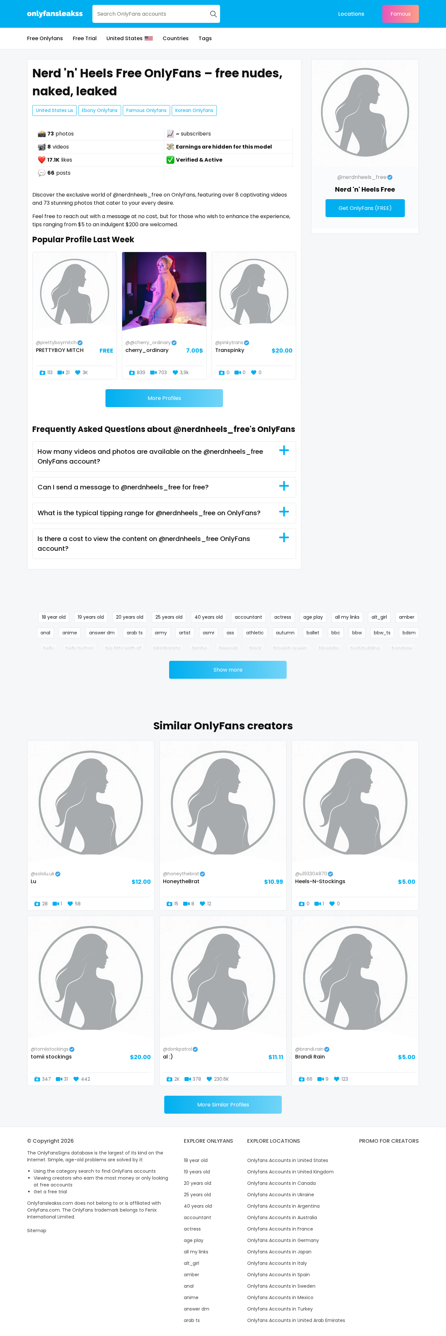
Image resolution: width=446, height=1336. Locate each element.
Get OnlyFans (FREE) (365, 208)
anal (45, 632)
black (255, 648)
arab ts (135, 632)
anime (69, 632)
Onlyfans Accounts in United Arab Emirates (296, 1320)
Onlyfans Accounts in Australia (282, 1217)
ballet (313, 632)
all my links (347, 617)
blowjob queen (290, 648)
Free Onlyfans (45, 38)
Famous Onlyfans (146, 110)
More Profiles (164, 398)
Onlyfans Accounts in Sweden (281, 1286)
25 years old (169, 617)
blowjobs (329, 648)
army (161, 632)
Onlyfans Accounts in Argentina (283, 1206)
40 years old (209, 617)
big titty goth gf (123, 648)
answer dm (102, 632)
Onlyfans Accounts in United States (287, 1160)
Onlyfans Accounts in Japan (279, 1252)
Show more (228, 670)
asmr (209, 632)
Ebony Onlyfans (100, 110)
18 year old (54, 617)
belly (48, 648)
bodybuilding (365, 648)
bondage (402, 648)
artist (185, 632)
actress (282, 617)
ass (230, 632)
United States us (54, 110)
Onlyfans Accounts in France (280, 1229)
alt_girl (379, 617)
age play (313, 617)
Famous (400, 14)
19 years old (91, 617)
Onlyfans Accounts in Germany (283, 1240)
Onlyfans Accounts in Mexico (280, 1297)
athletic (255, 632)
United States (124, 38)
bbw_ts (382, 632)
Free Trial (85, 38)
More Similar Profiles (223, 1104)
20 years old (129, 617)
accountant (248, 617)
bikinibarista (166, 648)
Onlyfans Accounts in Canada (281, 1183)
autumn (285, 632)
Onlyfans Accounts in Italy (277, 1263)
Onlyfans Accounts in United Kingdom (290, 1172)
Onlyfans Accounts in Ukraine (280, 1194)
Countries (176, 38)
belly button (79, 648)
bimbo (199, 648)
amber (406, 617)
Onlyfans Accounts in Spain (278, 1274)
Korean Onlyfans (194, 110)
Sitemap (36, 1230)
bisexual (228, 648)
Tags (205, 38)
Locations (351, 14)
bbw (357, 632)
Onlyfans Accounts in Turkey (280, 1309)
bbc (335, 632)
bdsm (409, 632)
